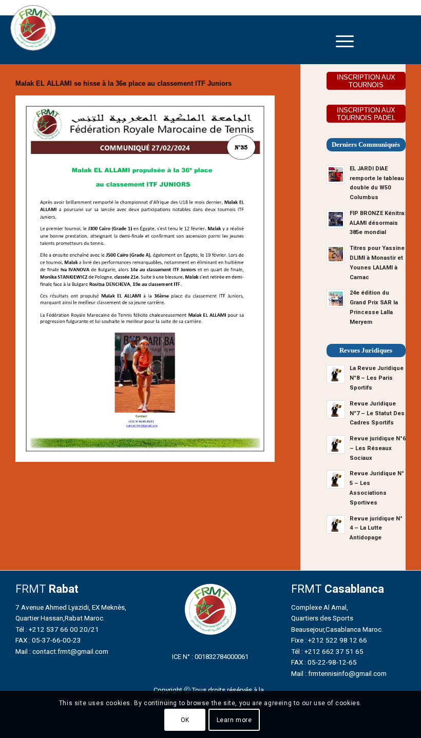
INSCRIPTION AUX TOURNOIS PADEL (366, 114)
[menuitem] (345, 41)
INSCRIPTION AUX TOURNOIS (366, 81)
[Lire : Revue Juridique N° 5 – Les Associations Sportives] (336, 479)
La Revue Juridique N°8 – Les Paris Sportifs (377, 378)
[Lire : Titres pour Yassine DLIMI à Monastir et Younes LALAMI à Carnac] (336, 254)
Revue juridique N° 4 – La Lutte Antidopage (376, 528)
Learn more (234, 720)
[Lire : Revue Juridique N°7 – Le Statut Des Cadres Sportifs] (336, 409)
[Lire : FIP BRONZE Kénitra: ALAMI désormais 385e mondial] (336, 219)
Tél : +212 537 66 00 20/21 (57, 629)
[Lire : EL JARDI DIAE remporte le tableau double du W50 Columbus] (336, 174)
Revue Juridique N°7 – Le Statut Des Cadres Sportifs (377, 413)
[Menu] (345, 41)
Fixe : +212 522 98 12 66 (329, 640)
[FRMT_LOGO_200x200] (33, 28)
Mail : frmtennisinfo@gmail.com (339, 673)
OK (185, 720)
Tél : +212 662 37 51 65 (327, 651)
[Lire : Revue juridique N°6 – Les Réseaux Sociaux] (336, 444)
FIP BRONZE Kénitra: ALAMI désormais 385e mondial (378, 223)
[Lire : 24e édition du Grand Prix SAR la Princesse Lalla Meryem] (336, 298)
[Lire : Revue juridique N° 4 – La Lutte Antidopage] (336, 524)
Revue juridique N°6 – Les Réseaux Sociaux (378, 448)
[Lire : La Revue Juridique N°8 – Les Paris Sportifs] (336, 374)
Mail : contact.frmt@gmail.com (61, 651)
